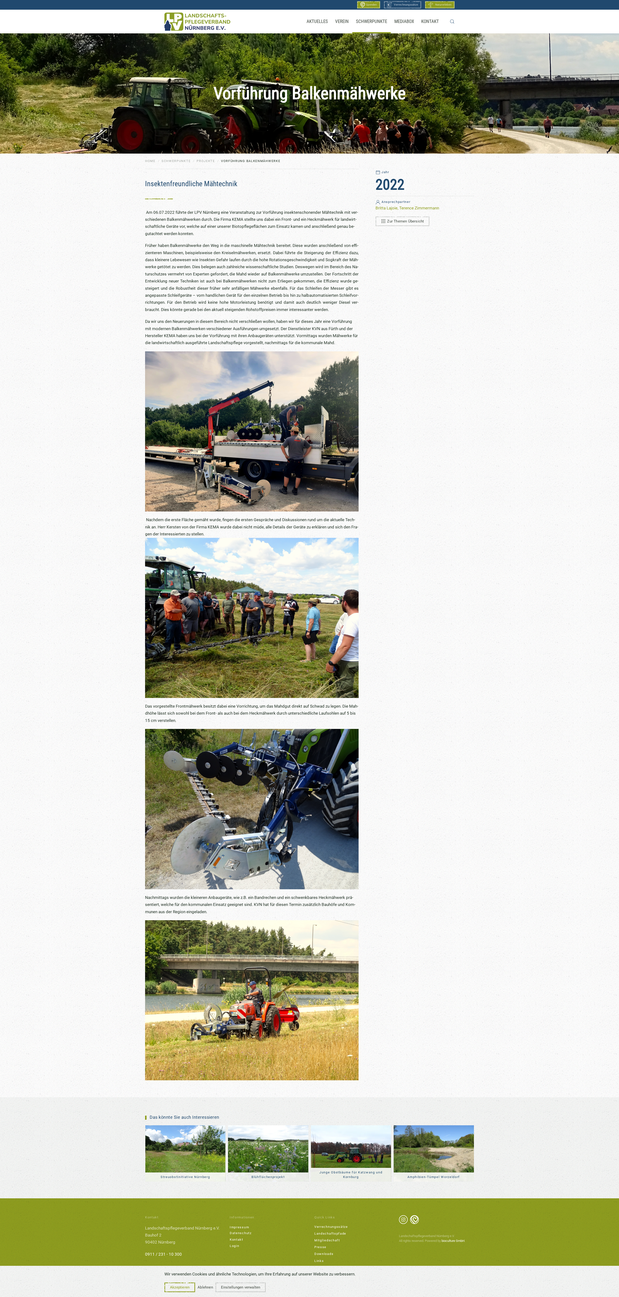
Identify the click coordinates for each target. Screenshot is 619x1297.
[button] (452, 21)
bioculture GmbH (453, 1241)
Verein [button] (342, 21)
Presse (320, 1247)
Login (234, 1246)
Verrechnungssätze (406, 4)
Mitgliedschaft (327, 1240)
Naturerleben (443, 4)
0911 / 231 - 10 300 (163, 1254)
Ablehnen (205, 1287)
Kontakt (430, 21)
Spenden (371, 4)
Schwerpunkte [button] (371, 21)
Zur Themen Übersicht (405, 221)
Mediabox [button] (404, 21)
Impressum (239, 1227)
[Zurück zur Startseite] (197, 21)
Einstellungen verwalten (240, 1287)
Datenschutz (241, 1233)
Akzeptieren (180, 1287)
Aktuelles (317, 21)
